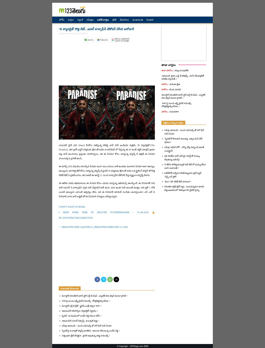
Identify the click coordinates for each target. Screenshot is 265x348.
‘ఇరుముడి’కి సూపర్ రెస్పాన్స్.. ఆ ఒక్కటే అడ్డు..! (80, 321)
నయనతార (174, 112)
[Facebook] (97, 279)
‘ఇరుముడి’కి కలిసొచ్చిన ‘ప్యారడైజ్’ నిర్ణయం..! (80, 311)
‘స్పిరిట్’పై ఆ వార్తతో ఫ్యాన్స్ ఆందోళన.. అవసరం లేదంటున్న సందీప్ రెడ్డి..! (91, 331)
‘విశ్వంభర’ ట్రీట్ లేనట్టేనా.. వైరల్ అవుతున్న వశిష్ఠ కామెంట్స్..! (86, 335)
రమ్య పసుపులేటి (181, 70)
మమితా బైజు (174, 84)
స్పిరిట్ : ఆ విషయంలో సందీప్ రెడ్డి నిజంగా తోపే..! (81, 316)
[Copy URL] (116, 279)
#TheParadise (121, 212)
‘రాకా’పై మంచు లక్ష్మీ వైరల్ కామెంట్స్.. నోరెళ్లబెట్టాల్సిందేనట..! (86, 301)
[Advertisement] (162, 9)
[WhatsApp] (110, 279)
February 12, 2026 (117, 227)
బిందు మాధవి (175, 89)
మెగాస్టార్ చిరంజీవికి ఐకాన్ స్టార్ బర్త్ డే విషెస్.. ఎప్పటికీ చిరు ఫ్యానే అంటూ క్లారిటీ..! (94, 296)
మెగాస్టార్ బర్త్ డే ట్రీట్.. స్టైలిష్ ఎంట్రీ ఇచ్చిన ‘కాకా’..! (81, 306)
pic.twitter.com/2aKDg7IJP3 (76, 218)
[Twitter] (103, 279)
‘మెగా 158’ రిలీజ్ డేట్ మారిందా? (177, 181)
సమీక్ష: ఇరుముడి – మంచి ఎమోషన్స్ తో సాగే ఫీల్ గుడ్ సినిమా (87, 326)
